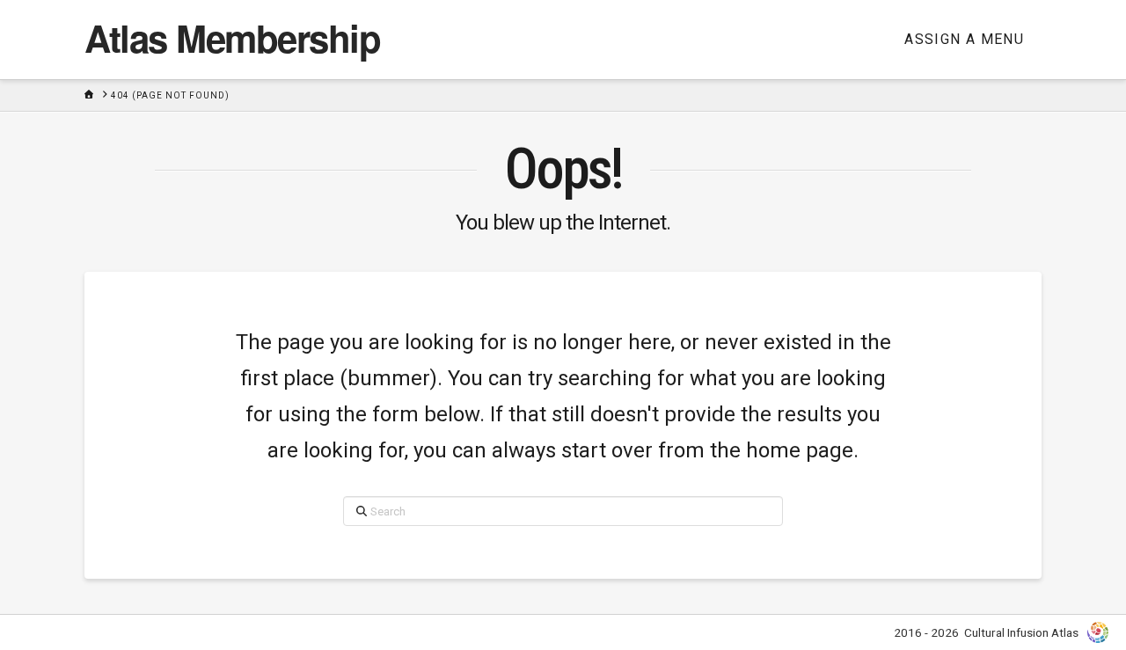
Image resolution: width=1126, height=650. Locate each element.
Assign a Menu (964, 39)
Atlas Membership (232, 37)
